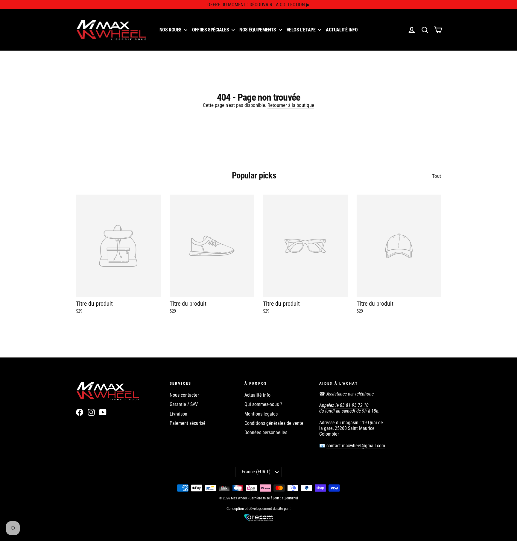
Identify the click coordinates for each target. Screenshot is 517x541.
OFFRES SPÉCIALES (211, 30)
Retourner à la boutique (290, 105)
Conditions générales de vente (273, 423)
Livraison (178, 414)
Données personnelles (265, 432)
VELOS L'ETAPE (302, 30)
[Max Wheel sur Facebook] (79, 412)
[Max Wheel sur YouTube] (103, 412)
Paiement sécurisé (188, 423)
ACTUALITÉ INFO (342, 30)
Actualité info (257, 395)
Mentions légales (261, 414)
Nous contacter (184, 395)
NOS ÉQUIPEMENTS (258, 30)
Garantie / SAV (184, 404)
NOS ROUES (171, 30)
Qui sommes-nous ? (263, 404)
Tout (436, 176)
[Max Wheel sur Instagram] (91, 412)
